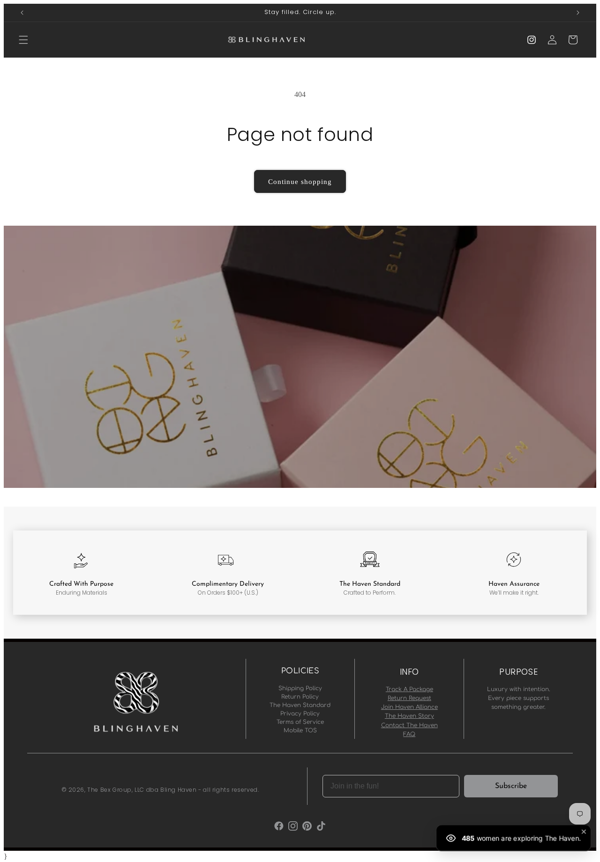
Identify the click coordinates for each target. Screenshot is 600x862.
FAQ (409, 734)
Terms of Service (300, 722)
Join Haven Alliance (409, 707)
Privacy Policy (300, 713)
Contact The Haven (409, 725)
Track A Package (409, 689)
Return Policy (300, 696)
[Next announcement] (578, 13)
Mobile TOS (300, 730)
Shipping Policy (300, 688)
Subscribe (511, 786)
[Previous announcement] (22, 13)
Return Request (409, 698)
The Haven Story (409, 716)
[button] (23, 39)
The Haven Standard (300, 705)
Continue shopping (300, 181)
